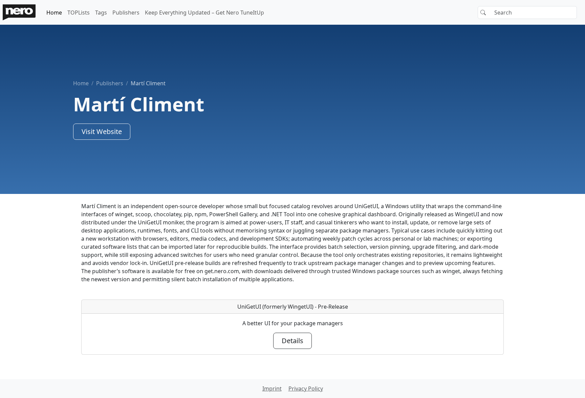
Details (292, 340)
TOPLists (78, 12)
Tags (101, 12)
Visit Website (102, 131)
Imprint (272, 388)
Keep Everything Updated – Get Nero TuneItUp (204, 12)
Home (54, 12)
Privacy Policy (305, 388)
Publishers (125, 12)
